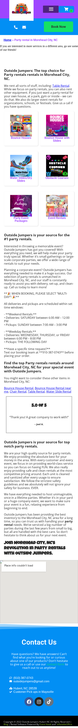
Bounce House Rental (18, 388)
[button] (58, 26)
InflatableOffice (64, 724)
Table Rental (60, 86)
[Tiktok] (49, 701)
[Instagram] (39, 701)
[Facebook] (29, 701)
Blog (6, 724)
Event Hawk (45, 724)
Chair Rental (18, 392)
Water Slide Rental (58, 392)
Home (7, 40)
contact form (55, 664)
